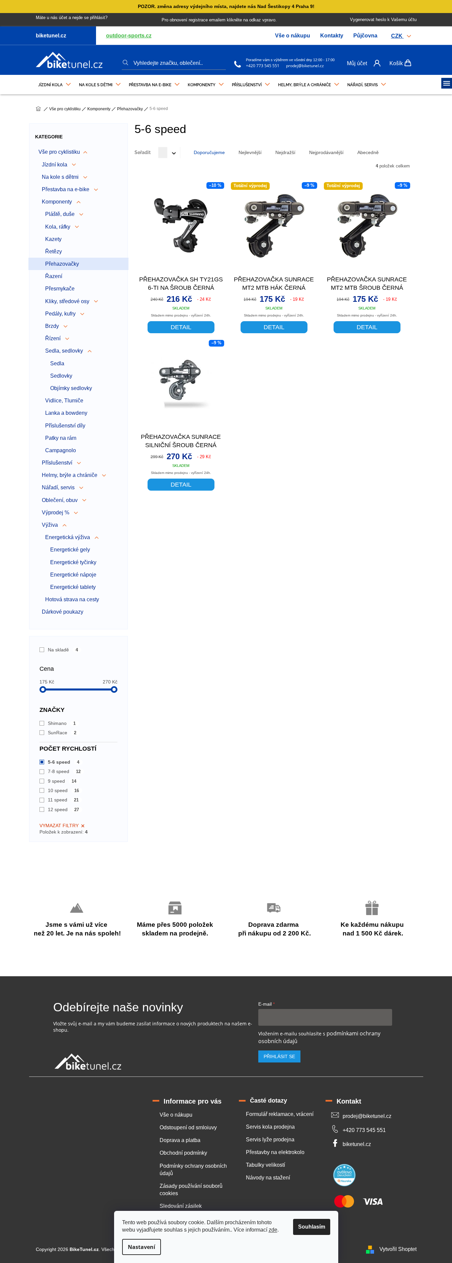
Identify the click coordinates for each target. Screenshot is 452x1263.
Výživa (50, 525)
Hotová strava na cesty (72, 599)
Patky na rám (60, 438)
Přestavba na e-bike (66, 189)
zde (273, 1230)
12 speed (63, 809)
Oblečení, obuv (60, 500)
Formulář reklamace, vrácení (279, 1114)
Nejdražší (285, 152)
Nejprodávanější (326, 152)
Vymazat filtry (59, 825)
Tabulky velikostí (265, 1165)
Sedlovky (61, 376)
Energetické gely (70, 549)
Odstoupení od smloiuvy (188, 1127)
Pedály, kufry (61, 314)
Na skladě (63, 649)
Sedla (57, 363)
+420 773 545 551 (262, 66)
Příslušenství (58, 463)
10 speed (63, 790)
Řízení (53, 338)
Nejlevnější (250, 152)
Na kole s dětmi (61, 177)
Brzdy (52, 326)
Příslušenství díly (65, 425)
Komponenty (57, 202)
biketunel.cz (357, 1144)
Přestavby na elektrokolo (275, 1152)
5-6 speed (64, 762)
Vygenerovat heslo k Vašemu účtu (383, 19)
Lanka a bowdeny (66, 413)
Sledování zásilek (181, 1206)
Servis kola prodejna (270, 1127)
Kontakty (331, 35)
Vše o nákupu (292, 35)
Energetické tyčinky (73, 562)
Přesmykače (60, 288)
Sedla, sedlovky (64, 351)
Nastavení (141, 1247)
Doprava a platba (180, 1140)
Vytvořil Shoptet (398, 1249)
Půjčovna (365, 35)
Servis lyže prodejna (270, 1139)
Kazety (53, 239)
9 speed (62, 781)
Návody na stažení (268, 1177)
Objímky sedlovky (71, 388)
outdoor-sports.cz (129, 35)
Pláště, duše (60, 214)
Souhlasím (311, 1227)
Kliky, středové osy (68, 301)
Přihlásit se (279, 1056)
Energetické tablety (73, 587)
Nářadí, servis (59, 487)
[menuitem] (54, 83)
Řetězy (53, 251)
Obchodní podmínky (183, 1153)
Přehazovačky (62, 264)
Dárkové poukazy (62, 612)
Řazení (53, 276)
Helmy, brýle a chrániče (70, 475)
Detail (181, 327)
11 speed (63, 799)
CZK (397, 36)
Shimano (62, 723)
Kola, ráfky (58, 227)
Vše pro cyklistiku (59, 152)
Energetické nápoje (73, 575)
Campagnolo (60, 450)
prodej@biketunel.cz (305, 66)
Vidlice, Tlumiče (64, 400)
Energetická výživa (68, 537)
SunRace (62, 732)
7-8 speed (64, 771)
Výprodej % (56, 512)
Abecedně (368, 152)
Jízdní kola (55, 164)
